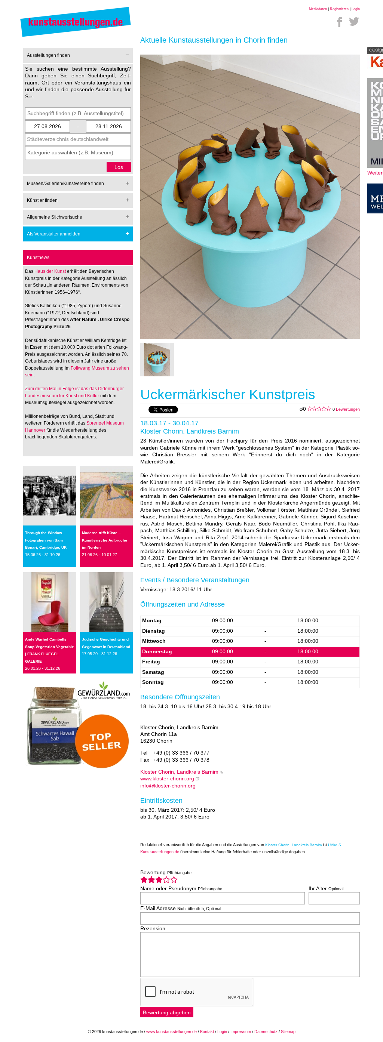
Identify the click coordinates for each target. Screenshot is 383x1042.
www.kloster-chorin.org (167, 779)
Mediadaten (318, 9)
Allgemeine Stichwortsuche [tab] (54, 217)
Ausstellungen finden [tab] (48, 55)
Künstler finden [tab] (42, 200)
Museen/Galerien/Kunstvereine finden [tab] (65, 183)
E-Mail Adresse (180, 908)
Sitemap (288, 1031)
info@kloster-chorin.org (168, 786)
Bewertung (166, 872)
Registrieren (339, 9)
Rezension (152, 928)
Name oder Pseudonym (181, 888)
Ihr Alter (326, 888)
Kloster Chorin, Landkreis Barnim (179, 772)
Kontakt (207, 1031)
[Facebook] (339, 21)
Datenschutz (266, 1031)
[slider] (159, 879)
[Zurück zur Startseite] (75, 36)
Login (356, 9)
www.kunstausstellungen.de (171, 1031)
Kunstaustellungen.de (159, 852)
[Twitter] (354, 21)
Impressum (240, 1031)
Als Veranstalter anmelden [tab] (53, 234)
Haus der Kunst (50, 271)
